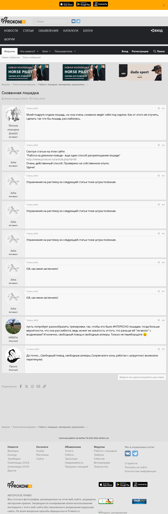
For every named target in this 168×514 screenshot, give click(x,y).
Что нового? (27, 51)
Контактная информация (140, 471)
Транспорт (71, 458)
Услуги (69, 450)
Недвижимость (74, 462)
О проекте (131, 463)
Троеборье (14, 458)
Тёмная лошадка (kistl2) (16, 98)
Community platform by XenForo (84, 438)
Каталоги (70, 31)
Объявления (48, 31)
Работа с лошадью (105, 450)
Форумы (9, 51)
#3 (163, 175)
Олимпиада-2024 (18, 462)
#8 (163, 320)
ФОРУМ (9, 39)
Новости (11, 31)
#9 (163, 349)
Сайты (40, 458)
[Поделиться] (159, 108)
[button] (37, 51)
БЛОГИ (88, 31)
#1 (163, 108)
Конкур (12, 454)
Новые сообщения (11, 57)
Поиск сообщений (31, 57)
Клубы (40, 450)
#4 (163, 204)
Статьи (28, 31)
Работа (69, 454)
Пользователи (63, 51)
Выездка (13, 450)
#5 (163, 233)
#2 (163, 145)
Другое (12, 470)
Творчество (101, 466)
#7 (163, 291)
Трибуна (99, 454)
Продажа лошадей (76, 466)
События (99, 458)
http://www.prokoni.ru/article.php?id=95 (51, 159)
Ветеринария (102, 462)
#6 (163, 262)
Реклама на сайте (136, 467)
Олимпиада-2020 (18, 466)
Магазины (42, 454)
